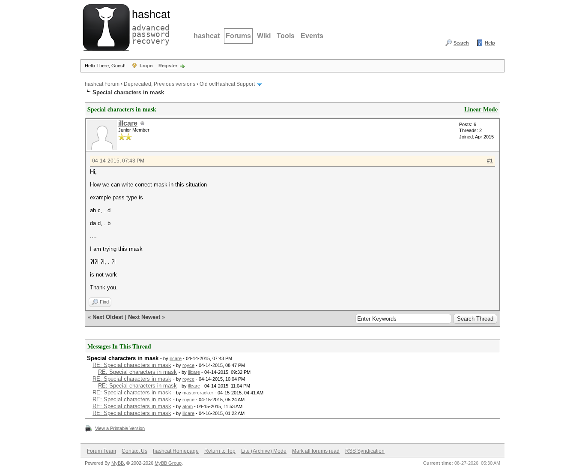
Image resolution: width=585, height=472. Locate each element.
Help (490, 42)
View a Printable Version (120, 428)
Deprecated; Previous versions (159, 84)
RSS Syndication (365, 451)
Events (312, 35)
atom (187, 406)
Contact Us (134, 451)
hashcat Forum (102, 84)
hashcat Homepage (176, 451)
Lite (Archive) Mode (264, 451)
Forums (238, 35)
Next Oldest (108, 317)
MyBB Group (168, 463)
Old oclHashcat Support (227, 84)
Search (461, 42)
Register (167, 65)
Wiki (264, 35)
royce (188, 365)
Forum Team (101, 451)
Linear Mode (481, 109)
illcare (127, 123)
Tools (286, 35)
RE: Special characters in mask (132, 365)
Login (146, 65)
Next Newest (144, 317)
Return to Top (220, 451)
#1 (490, 161)
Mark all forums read (316, 451)
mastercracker (197, 392)
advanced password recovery (149, 26)
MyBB (117, 463)
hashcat (207, 35)
